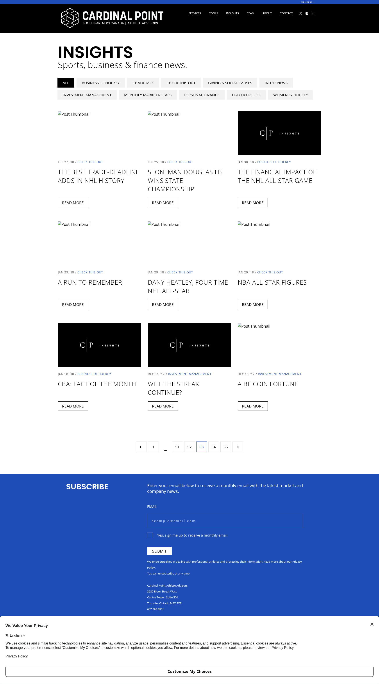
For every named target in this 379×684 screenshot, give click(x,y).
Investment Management (87, 94)
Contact (286, 13)
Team (250, 13)
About (267, 13)
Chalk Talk (143, 82)
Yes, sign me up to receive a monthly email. (192, 535)
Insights (232, 13)
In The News (276, 82)
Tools (213, 13)
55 (225, 446)
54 (213, 446)
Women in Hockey (290, 94)
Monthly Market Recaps (148, 94)
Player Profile (246, 94)
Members (307, 2)
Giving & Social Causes (230, 82)
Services (195, 13)
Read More (73, 202)
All (66, 82)
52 (189, 446)
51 (177, 446)
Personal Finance (201, 94)
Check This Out (180, 82)
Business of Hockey (101, 82)
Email (152, 506)
